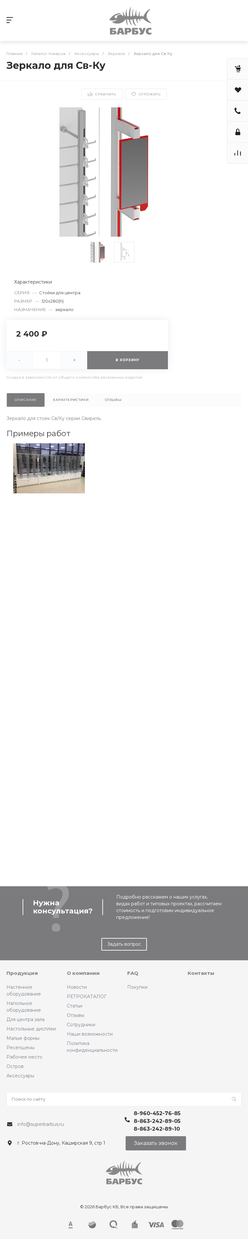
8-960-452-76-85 (157, 1113)
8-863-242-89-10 (157, 1129)
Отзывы (75, 1015)
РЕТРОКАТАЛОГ (87, 996)
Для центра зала (25, 1019)
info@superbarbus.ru (40, 1124)
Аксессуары (20, 1076)
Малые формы (22, 1038)
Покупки (137, 987)
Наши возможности (90, 1034)
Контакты (201, 973)
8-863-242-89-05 (157, 1121)
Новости (77, 987)
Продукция (22, 973)
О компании (83, 973)
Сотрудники (81, 1025)
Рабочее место (24, 1057)
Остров (15, 1066)
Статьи (74, 1006)
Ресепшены (20, 1047)
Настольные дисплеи (31, 1029)
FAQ (132, 973)
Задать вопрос (124, 944)
